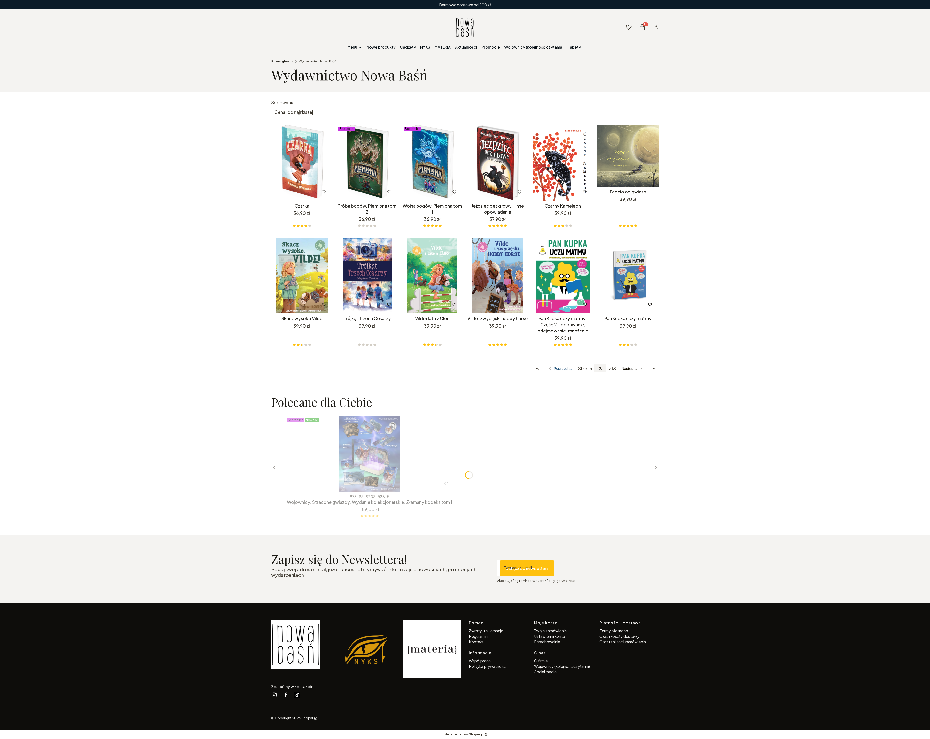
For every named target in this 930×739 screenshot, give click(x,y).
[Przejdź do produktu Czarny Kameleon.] (562, 163)
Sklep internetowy (463, 734)
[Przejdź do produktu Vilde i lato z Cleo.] (432, 275)
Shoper (307, 718)
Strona (585, 368)
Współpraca (480, 660)
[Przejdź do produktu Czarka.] (302, 163)
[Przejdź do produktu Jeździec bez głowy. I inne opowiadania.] (497, 163)
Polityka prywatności (487, 666)
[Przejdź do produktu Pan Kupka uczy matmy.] (628, 275)
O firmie (541, 660)
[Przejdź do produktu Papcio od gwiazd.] (628, 156)
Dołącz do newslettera (527, 568)
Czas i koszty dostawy (619, 636)
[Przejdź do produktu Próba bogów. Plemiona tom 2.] (367, 163)
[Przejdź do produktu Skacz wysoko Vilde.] (302, 275)
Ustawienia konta (549, 636)
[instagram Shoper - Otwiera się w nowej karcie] (274, 695)
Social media (545, 671)
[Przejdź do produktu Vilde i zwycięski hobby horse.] (497, 275)
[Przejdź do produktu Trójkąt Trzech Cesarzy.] (367, 275)
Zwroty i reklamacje (486, 630)
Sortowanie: (283, 102)
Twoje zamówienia (550, 630)
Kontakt (476, 641)
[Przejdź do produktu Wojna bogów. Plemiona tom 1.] (432, 163)
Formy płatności (613, 630)
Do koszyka (291, 192)
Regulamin (478, 636)
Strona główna (282, 61)
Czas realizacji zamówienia (622, 641)
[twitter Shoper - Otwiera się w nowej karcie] (297, 695)
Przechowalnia (547, 641)
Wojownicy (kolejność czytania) (562, 666)
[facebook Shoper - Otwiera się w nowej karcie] (286, 695)
